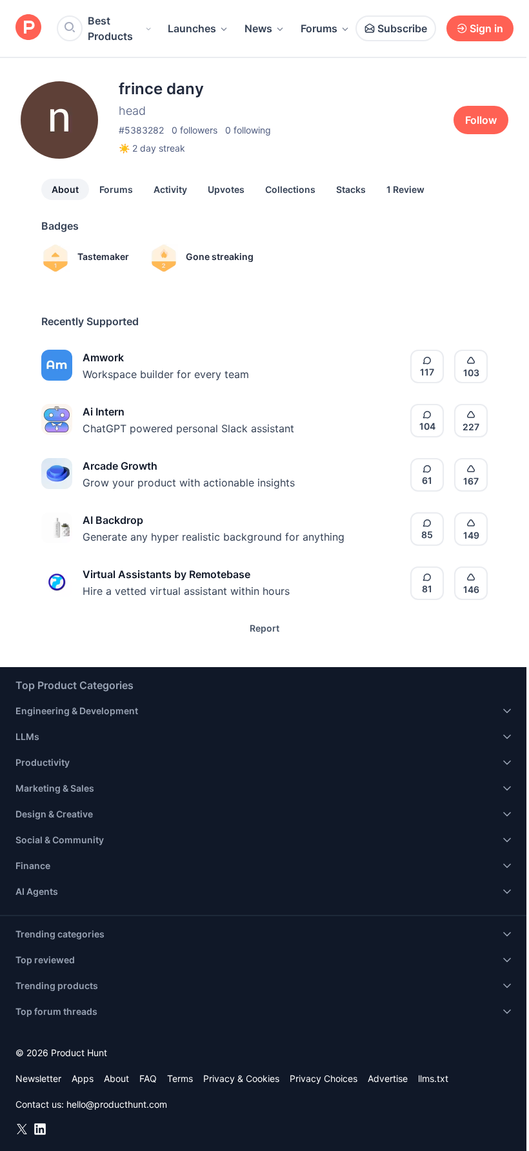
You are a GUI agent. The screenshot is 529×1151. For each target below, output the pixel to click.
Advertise (388, 1078)
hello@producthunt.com (116, 1104)
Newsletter (38, 1078)
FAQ (148, 1078)
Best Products (110, 28)
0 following (248, 130)
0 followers (194, 130)
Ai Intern (104, 411)
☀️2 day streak (152, 148)
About (65, 189)
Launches (192, 28)
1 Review (405, 189)
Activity (170, 189)
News (258, 28)
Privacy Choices (323, 1078)
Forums (319, 28)
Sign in (486, 28)
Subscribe (402, 28)
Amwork (103, 357)
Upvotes (226, 189)
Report (264, 628)
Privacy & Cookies (241, 1078)
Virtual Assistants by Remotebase (166, 574)
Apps (83, 1078)
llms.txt (433, 1078)
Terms (180, 1078)
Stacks (351, 189)
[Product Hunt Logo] (28, 28)
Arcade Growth (120, 465)
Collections (290, 189)
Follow (481, 120)
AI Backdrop (113, 520)
